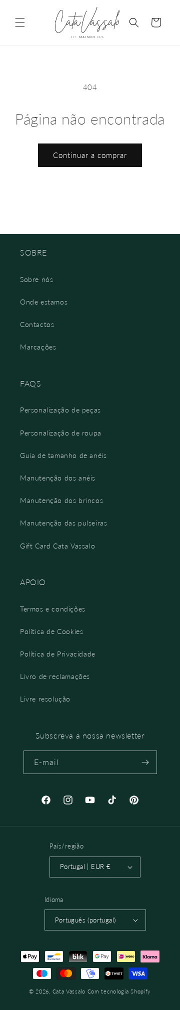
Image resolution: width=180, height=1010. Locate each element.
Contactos (37, 324)
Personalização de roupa (61, 432)
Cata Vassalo (69, 991)
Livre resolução (45, 698)
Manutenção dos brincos (61, 500)
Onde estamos (44, 302)
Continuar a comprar (90, 155)
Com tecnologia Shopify (119, 991)
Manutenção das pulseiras (63, 522)
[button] (20, 23)
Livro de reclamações (55, 676)
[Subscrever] (145, 762)
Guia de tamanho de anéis (63, 455)
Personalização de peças (60, 410)
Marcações (38, 346)
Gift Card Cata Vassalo (57, 546)
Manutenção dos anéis (58, 478)
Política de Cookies (51, 631)
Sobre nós (36, 279)
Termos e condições (53, 608)
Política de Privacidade (58, 654)
